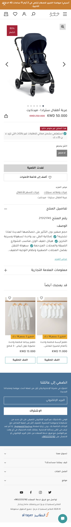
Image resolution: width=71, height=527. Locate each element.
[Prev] (64, 64)
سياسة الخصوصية (23, 426)
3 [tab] (37, 106)
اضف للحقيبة (52, 360)
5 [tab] (31, 106)
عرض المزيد (61, 259)
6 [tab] (28, 106)
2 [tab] (40, 106)
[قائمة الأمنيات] (41, 298)
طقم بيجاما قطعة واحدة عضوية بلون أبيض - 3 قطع (21, 344)
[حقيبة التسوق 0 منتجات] (6, 14)
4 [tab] (34, 106)
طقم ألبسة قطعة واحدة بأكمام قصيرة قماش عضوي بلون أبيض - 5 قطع (53, 344)
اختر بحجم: (61, 146)
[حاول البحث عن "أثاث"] (33, 14)
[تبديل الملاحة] (65, 14)
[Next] (7, 64)
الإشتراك (36, 411)
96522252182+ (48, 437)
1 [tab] (43, 106)
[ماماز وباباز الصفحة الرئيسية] (54, 14)
